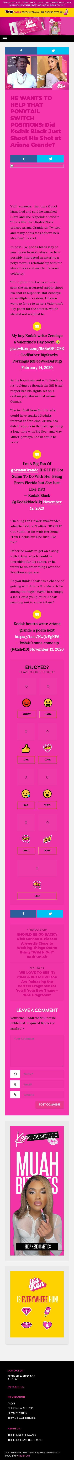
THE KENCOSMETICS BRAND (25, 1440)
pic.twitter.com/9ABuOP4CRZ (37, 348)
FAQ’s (11, 1403)
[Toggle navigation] (4, 38)
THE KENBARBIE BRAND (22, 1435)
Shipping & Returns (20, 1408)
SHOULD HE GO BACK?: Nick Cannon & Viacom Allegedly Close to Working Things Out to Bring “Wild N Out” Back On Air (37, 945)
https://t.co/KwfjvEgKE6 (37, 636)
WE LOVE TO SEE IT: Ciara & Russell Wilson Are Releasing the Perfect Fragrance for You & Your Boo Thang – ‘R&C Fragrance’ (37, 984)
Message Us (16, 1387)
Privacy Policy (17, 1413)
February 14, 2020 (37, 367)
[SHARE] (21, 51)
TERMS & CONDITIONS (22, 1418)
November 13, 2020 (47, 649)
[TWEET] (53, 51)
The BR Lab (24, 1456)
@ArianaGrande (24, 469)
